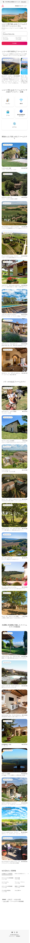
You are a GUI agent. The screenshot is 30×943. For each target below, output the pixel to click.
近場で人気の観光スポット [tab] (20, 873)
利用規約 (18, 936)
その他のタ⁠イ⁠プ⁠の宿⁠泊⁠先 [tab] (7, 873)
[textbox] (8, 39)
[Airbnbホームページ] (3, 6)
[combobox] (14, 34)
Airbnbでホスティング (20, 6)
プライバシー (12, 936)
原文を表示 (23, 1)
